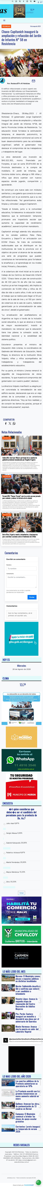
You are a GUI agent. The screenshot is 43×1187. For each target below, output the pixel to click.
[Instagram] (28, 2)
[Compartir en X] (9, 423)
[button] (13, 2)
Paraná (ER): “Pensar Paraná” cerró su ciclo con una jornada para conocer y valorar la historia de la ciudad (21, 497)
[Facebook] (24, 2)
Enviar (32, 597)
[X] (20, 2)
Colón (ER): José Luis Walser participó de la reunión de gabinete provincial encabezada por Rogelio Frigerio (19, 459)
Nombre (8, 565)
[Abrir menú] (4, 20)
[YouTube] (35, 2)
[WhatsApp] (17, 2)
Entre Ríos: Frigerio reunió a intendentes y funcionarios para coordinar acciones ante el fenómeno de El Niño (20, 536)
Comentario (10, 573)
